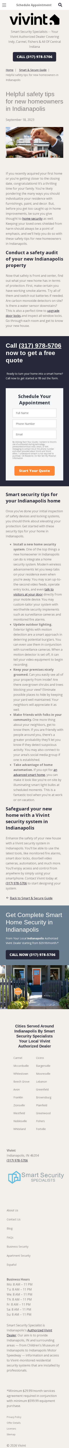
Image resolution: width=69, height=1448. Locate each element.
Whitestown (20, 1073)
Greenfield (42, 1089)
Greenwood (43, 1113)
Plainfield (41, 1105)
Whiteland (19, 1129)
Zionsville (19, 1105)
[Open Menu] (4, 5)
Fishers (40, 1121)
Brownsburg (43, 1097)
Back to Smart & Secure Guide (31, 898)
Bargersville (43, 1066)
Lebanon (41, 1081)
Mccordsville (21, 1066)
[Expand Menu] (40, 27)
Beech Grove (21, 1081)
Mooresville (43, 1073)
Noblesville (20, 1121)
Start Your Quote (34, 470)
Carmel (17, 1058)
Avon (16, 1089)
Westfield (19, 1113)
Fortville (41, 1129)
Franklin (18, 1097)
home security (32, 218)
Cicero (40, 1058)
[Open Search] (60, 5)
